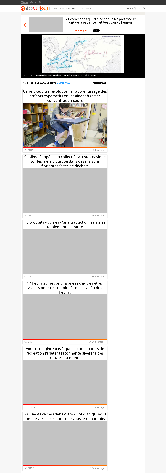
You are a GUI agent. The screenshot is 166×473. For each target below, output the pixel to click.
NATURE (28, 341)
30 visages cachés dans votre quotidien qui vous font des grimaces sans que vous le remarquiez (65, 416)
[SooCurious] (35, 11)
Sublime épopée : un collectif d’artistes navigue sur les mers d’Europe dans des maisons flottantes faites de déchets (65, 161)
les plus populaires (67, 8)
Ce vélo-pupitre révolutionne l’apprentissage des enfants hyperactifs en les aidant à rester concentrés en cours (65, 96)
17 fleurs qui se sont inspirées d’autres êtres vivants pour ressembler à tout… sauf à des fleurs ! (65, 288)
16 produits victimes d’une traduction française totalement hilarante (65, 224)
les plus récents (84, 8)
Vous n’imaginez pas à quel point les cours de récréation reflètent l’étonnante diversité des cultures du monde (65, 353)
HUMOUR (29, 276)
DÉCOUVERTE (31, 407)
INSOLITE (29, 215)
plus (129, 8)
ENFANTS (28, 150)
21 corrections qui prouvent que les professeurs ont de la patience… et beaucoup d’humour (101, 20)
